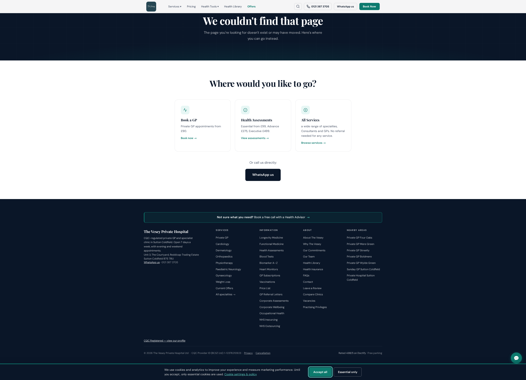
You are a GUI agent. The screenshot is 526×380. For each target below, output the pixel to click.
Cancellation (263, 353)
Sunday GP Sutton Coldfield (363, 269)
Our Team (309, 256)
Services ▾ (174, 6)
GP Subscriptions (270, 275)
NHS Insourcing (269, 319)
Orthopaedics (224, 256)
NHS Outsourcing (270, 326)
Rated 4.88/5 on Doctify (352, 353)
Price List (265, 288)
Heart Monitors (269, 269)
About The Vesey (313, 237)
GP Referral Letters (271, 294)
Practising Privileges (315, 307)
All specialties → (225, 294)
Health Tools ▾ (210, 6)
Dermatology (224, 250)
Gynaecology (224, 275)
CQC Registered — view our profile (164, 340)
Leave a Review (312, 288)
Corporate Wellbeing (272, 307)
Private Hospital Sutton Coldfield (361, 278)
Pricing (191, 6)
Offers (251, 6)
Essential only (347, 372)
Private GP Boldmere (359, 256)
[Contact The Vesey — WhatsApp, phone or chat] (516, 358)
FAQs (306, 275)
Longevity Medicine (271, 237)
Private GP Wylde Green (361, 263)
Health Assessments (272, 250)
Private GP (222, 237)
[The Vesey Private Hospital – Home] (151, 7)
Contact (308, 282)
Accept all (320, 372)
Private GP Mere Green (360, 244)
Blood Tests (266, 256)
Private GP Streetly (358, 250)
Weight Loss (223, 282)
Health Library (233, 6)
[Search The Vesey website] (298, 6)
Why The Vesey (312, 244)
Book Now (369, 6)
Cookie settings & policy (240, 374)
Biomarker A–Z (269, 263)
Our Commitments (314, 250)
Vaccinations (267, 282)
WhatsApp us (345, 6)
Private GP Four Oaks (359, 237)
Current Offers (224, 288)
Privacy (248, 353)
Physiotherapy (224, 263)
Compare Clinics (313, 294)
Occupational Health (272, 313)
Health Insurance (313, 269)
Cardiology (222, 244)
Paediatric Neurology (228, 269)
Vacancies (309, 300)
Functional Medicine (272, 244)
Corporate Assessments (274, 300)
